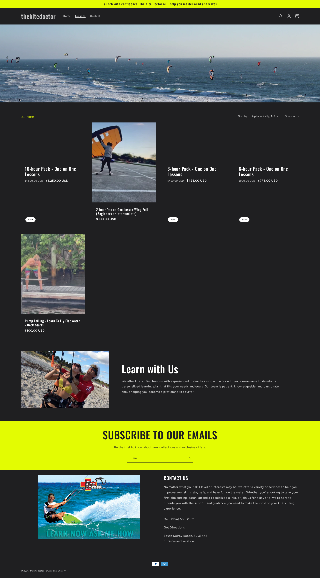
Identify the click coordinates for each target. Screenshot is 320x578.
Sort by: (243, 116)
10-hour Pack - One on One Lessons (50, 171)
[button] (281, 16)
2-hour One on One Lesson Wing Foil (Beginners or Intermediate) (122, 211)
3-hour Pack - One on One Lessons (192, 171)
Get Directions (174, 527)
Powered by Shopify (55, 571)
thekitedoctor (37, 571)
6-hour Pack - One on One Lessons (263, 171)
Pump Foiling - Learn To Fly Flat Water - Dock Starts (52, 323)
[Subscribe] (189, 458)
